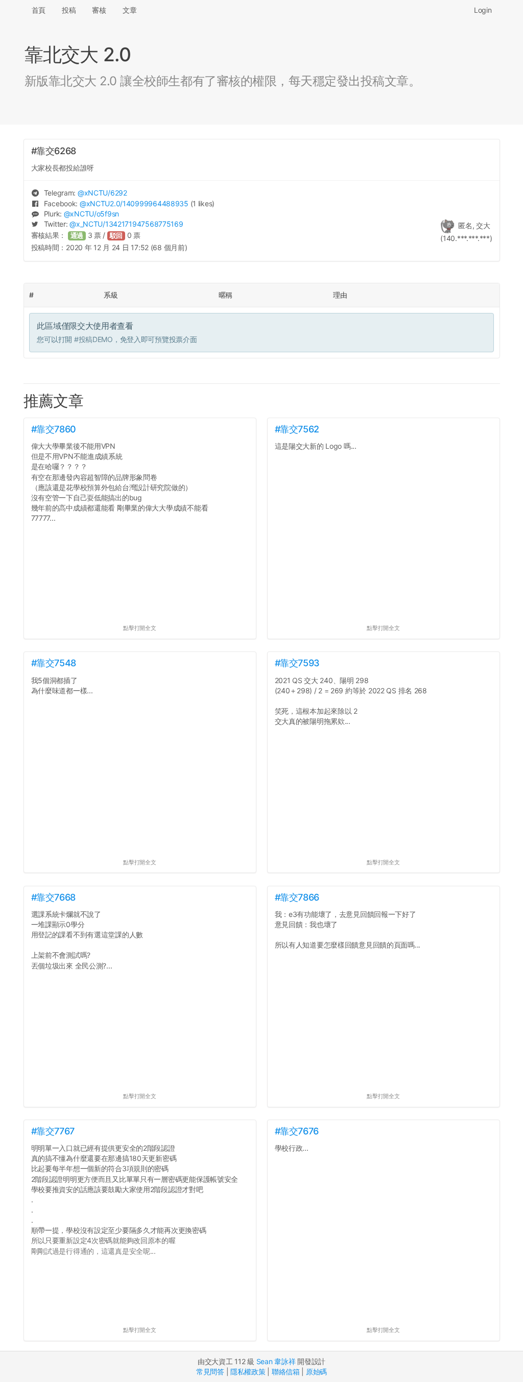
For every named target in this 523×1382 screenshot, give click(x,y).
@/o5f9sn (91, 213)
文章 (129, 10)
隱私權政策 (248, 1371)
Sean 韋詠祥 (276, 1361)
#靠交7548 (53, 663)
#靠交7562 (297, 429)
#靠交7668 (53, 897)
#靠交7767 (53, 1131)
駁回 (116, 235)
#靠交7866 (297, 897)
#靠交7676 (297, 1131)
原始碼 (316, 1371)
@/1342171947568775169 (126, 224)
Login (483, 10)
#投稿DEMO (93, 339)
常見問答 (210, 1371)
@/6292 (102, 192)
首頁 (38, 10)
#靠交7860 (53, 429)
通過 (77, 235)
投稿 (69, 10)
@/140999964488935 (134, 203)
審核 (99, 10)
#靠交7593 (297, 663)
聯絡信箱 (286, 1371)
